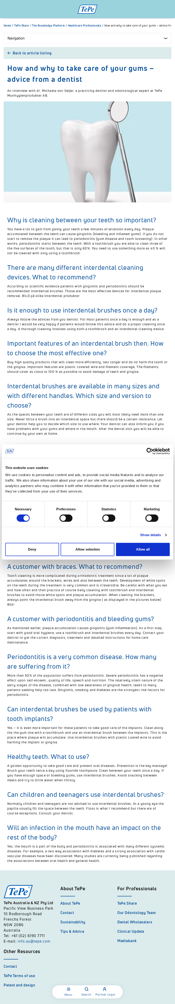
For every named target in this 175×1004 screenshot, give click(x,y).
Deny (32, 549)
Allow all (143, 549)
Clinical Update (130, 931)
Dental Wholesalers (134, 922)
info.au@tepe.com (34, 941)
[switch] (65, 518)
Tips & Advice (72, 931)
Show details (150, 535)
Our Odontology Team (136, 912)
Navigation (16, 38)
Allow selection (87, 549)
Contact (67, 912)
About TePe (70, 903)
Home (8, 25)
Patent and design (19, 985)
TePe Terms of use (19, 975)
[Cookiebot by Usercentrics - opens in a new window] (150, 451)
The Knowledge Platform (49, 25)
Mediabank (127, 940)
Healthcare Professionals (85, 25)
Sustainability (72, 922)
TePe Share (22, 25)
